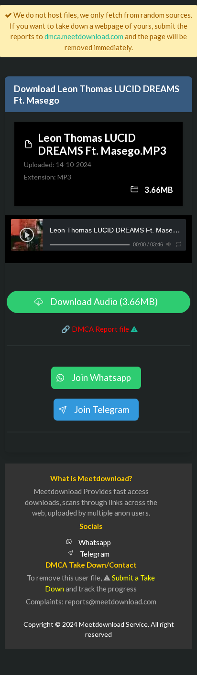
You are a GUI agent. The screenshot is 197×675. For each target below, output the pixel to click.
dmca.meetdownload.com (83, 36)
